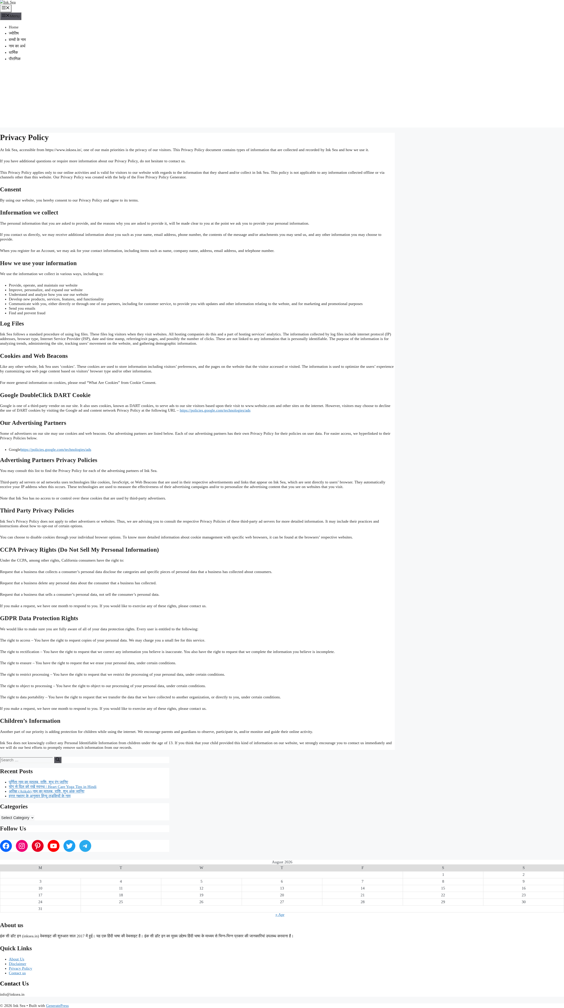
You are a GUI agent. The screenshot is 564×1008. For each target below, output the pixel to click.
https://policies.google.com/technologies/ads (215, 410)
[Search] (57, 760)
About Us (16, 959)
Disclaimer (17, 964)
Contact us (17, 973)
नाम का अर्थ (17, 46)
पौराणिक (14, 59)
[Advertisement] (282, 97)
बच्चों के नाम (17, 39)
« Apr (279, 914)
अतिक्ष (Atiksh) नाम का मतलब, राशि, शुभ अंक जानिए (46, 791)
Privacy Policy (20, 968)
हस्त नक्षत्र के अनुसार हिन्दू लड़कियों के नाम (39, 796)
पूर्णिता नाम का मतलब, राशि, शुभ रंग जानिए (38, 782)
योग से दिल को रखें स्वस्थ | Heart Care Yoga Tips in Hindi (52, 786)
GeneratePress (57, 1005)
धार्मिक (13, 52)
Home (14, 27)
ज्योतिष (14, 33)
